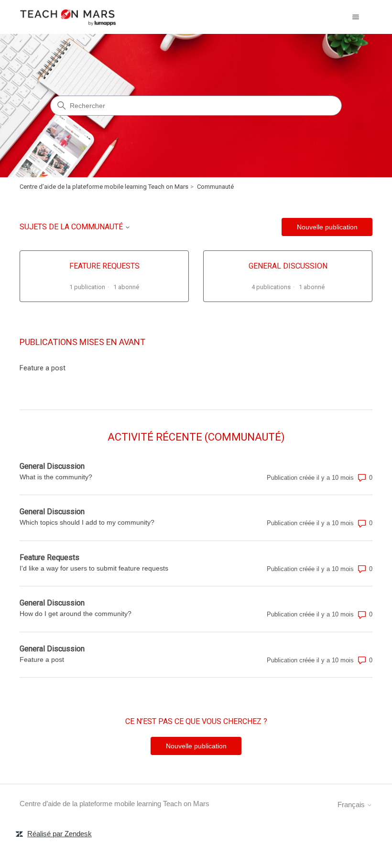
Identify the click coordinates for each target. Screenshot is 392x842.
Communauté (215, 186)
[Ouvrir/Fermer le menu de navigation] (355, 17)
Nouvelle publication (327, 227)
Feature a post (42, 368)
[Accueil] (68, 17)
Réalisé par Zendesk (59, 834)
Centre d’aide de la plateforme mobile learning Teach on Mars (104, 186)
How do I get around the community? (75, 613)
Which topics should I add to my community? (87, 522)
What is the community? (56, 477)
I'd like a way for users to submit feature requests (94, 568)
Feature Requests (49, 557)
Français (352, 804)
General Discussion (52, 466)
